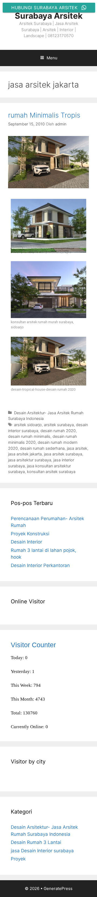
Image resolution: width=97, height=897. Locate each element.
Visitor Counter (33, 645)
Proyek (18, 859)
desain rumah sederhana (42, 448)
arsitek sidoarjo (28, 424)
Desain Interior (26, 542)
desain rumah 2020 (58, 430)
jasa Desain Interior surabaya (42, 850)
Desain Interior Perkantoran (40, 565)
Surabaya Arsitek (48, 16)
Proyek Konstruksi (30, 533)
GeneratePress (58, 888)
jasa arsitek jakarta (25, 454)
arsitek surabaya (59, 424)
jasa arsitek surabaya (63, 454)
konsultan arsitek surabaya (51, 471)
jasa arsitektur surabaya (29, 460)
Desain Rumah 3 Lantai (36, 842)
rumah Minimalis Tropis (44, 115)
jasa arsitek (77, 448)
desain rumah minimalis (29, 436)
